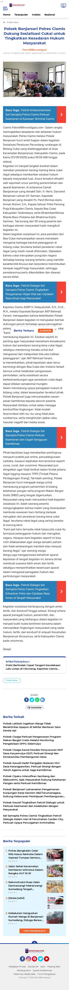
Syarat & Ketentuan (42, 970)
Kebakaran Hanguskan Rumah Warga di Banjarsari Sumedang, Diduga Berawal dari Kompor (26, 917)
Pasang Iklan (53, 966)
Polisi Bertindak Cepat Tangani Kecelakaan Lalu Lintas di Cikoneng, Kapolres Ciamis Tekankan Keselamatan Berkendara (33, 667)
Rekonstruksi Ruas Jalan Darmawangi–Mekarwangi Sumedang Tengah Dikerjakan (25, 886)
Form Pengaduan (47, 974)
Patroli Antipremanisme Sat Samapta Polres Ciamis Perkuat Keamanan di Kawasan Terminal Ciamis (30, 114)
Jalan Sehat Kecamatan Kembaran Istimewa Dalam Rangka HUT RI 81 (25, 870)
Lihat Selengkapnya (34, 931)
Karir (43, 966)
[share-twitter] (31, 699)
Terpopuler (21, 14)
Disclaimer (33, 966)
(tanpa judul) (16, 898)
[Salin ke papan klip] (42, 699)
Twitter (42, 963)
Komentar (36, 707)
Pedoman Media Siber (25, 974)
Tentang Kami (24, 970)
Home (6, 14)
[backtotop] (34, 944)
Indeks (36, 14)
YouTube (49, 963)
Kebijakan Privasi (17, 966)
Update (46, 330)
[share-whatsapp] (37, 699)
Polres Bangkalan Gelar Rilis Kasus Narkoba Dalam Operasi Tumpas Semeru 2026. (25, 854)
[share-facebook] (26, 699)
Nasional (49, 14)
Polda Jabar (12, 680)
